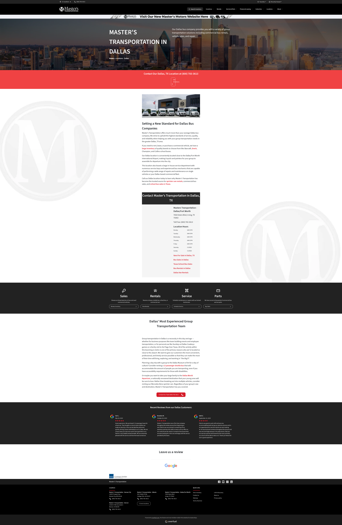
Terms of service (197, 501)
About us (216, 495)
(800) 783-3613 (116, 499)
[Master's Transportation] (69, 9)
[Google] (171, 466)
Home (111, 58)
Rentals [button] (219, 9)
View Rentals (145, 306)
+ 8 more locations (144, 504)
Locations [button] (270, 9)
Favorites (262, 2)
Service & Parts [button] (230, 9)
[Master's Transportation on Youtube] (223, 481)
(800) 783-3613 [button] (80, 2)
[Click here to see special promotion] (171, 17)
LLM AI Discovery (218, 493)
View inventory (197, 493)
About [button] (279, 9)
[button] (66, 1)
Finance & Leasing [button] (245, 9)
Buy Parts (207, 306)
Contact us (196, 495)
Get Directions (174, 81)
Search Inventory (196, 9)
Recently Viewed (275, 2)
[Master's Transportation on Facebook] (218, 481)
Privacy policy (218, 498)
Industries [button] (259, 9)
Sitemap (195, 498)
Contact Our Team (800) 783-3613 (168, 395)
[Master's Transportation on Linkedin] (231, 481)
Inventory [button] (209, 9)
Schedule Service (178, 306)
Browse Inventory (115, 306)
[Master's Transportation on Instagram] (227, 481)
